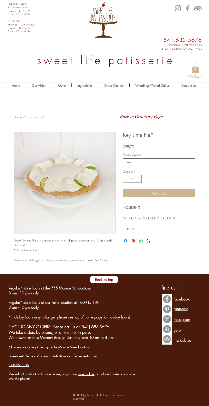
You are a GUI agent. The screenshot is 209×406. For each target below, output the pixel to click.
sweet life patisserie (105, 60)
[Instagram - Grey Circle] (167, 319)
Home (18, 117)
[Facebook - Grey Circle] (167, 299)
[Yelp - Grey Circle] (167, 329)
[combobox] (159, 162)
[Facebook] (188, 8)
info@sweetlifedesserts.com (75, 356)
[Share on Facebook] (125, 240)
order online (86, 374)
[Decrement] (126, 178)
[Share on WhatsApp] (141, 240)
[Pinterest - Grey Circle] (167, 309)
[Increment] (138, 178)
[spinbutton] (132, 178)
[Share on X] (148, 240)
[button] (195, 68)
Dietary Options (133, 155)
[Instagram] (178, 8)
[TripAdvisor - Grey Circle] (167, 339)
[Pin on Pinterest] (133, 240)
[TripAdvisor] (198, 8)
